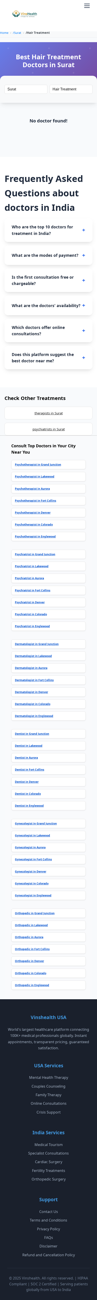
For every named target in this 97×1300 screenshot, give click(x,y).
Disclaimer (48, 1246)
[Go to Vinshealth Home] (24, 16)
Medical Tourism (49, 1144)
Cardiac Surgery (48, 1161)
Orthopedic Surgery (49, 1179)
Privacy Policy (48, 1229)
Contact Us (48, 1211)
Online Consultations (49, 1103)
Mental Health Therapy (48, 1077)
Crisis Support (49, 1112)
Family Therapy (48, 1094)
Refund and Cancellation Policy (48, 1254)
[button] (87, 6)
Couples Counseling (48, 1086)
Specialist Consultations (48, 1153)
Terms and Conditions (48, 1220)
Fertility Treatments (48, 1170)
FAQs (48, 1237)
